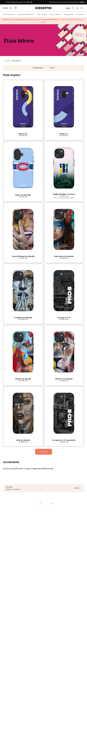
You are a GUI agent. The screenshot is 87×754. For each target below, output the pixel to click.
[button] (73, 8)
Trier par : (9, 487)
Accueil (7, 61)
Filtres (52, 68)
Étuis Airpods (42, 14)
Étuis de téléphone (25, 14)
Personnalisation (9, 14)
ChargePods (68, 14)
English (68, 8)
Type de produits (38, 68)
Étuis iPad (80, 14)
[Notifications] (15, 8)
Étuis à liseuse (55, 14)
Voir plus (43, 451)
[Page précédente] (35, 503)
